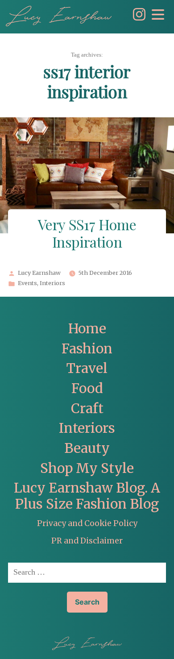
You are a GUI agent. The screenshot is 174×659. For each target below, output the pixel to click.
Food (87, 388)
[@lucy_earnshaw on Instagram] (136, 18)
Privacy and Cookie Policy (87, 523)
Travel (87, 368)
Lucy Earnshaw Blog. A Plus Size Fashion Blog (87, 496)
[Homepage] (59, 16)
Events (27, 283)
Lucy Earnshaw (39, 273)
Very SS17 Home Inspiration (87, 234)
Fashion (87, 348)
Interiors (52, 283)
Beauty (87, 448)
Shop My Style (87, 468)
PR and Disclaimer (87, 541)
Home (87, 328)
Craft (87, 408)
